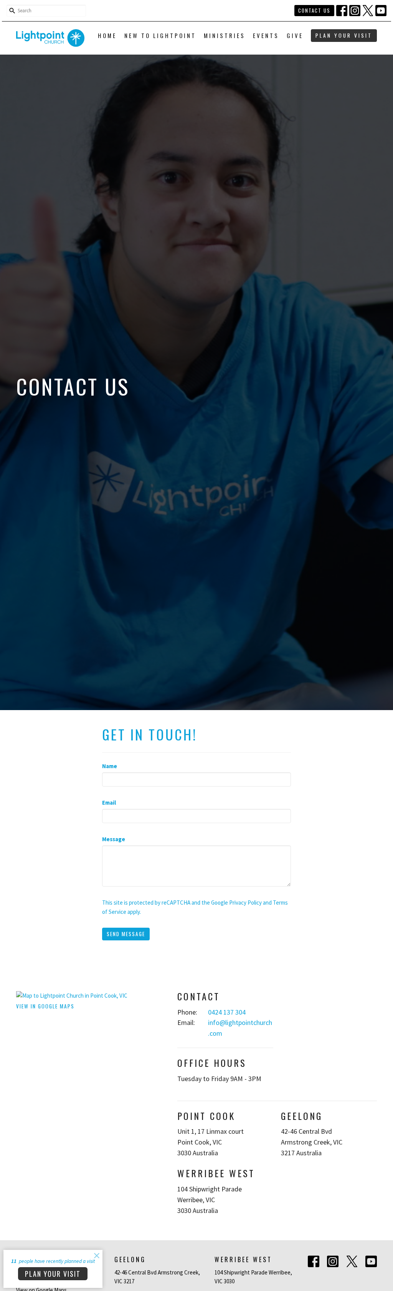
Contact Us (314, 10)
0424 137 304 (227, 1012)
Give (295, 35)
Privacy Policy (245, 902)
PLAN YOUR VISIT (343, 35)
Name (109, 766)
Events (266, 35)
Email (109, 802)
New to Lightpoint (160, 35)
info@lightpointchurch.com (240, 1028)
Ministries (224, 35)
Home (107, 35)
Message (113, 839)
